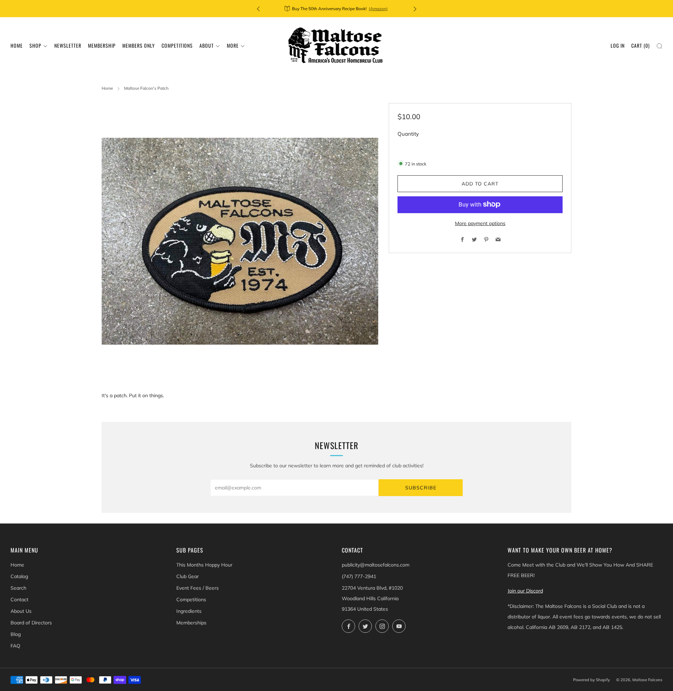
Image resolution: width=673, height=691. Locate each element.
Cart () (640, 45)
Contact (19, 599)
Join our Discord (525, 591)
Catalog (19, 576)
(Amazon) (378, 8)
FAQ (15, 646)
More (233, 45)
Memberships (191, 622)
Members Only (138, 45)
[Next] (415, 8)
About (206, 45)
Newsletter (67, 45)
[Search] (659, 46)
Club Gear (187, 576)
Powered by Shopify (591, 679)
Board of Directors (31, 622)
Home (17, 45)
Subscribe (420, 488)
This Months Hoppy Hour (204, 565)
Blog (16, 634)
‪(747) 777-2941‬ (359, 576)
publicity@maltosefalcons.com (375, 565)
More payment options (480, 223)
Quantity (408, 133)
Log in (618, 45)
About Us (21, 611)
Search (18, 588)
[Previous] (258, 8)
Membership (102, 45)
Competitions (177, 45)
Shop (35, 45)
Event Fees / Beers (197, 588)
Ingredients (189, 611)
